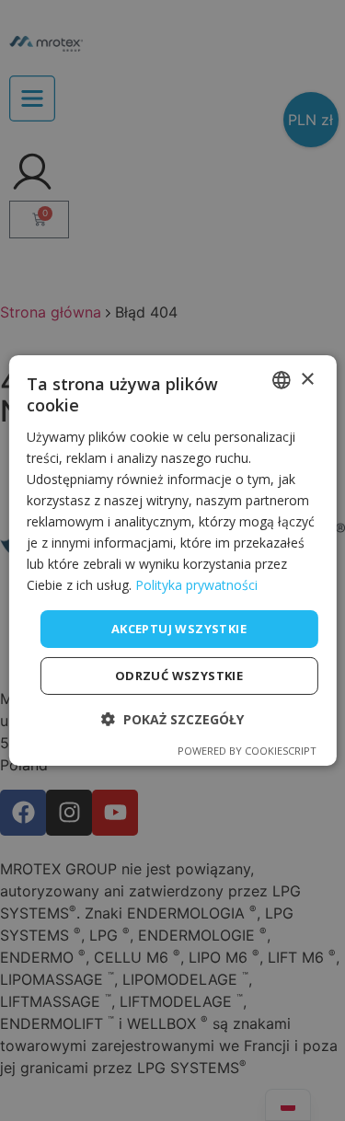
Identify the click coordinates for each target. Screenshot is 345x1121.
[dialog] (172, 560)
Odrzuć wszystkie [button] (179, 675)
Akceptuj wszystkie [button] (179, 627)
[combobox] (281, 380)
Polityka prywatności (196, 585)
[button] (172, 719)
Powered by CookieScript (247, 750)
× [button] (307, 379)
